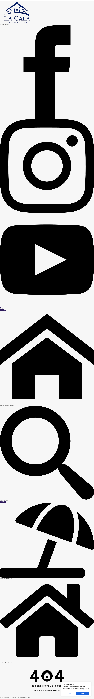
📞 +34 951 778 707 (4, 24)
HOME (1, 308)
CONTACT (2, 664)
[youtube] (47, 259)
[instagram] (47, 165)
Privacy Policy (82, 689)
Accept (82, 693)
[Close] (90, 683)
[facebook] (47, 72)
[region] (76, 689)
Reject (69, 693)
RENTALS (3, 501)
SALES (2, 310)
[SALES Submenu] (5, 310)
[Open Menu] (0, 307)
